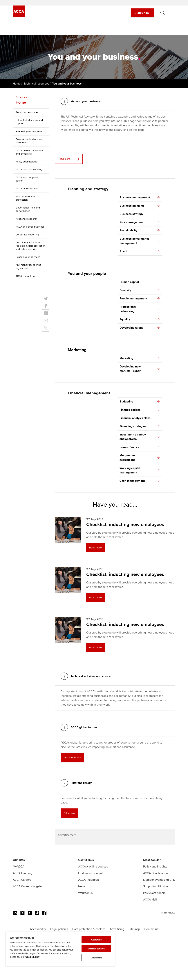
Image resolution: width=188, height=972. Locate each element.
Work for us (85, 893)
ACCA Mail (150, 899)
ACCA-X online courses (93, 866)
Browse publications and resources (30, 141)
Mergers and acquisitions (128, 458)
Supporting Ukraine (155, 886)
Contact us (151, 929)
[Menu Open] (173, 12)
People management (133, 298)
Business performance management (134, 241)
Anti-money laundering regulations (28, 266)
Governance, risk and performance (28, 209)
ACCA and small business (30, 226)
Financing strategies (133, 426)
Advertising (117, 929)
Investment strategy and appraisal (133, 437)
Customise (96, 957)
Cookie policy (32, 956)
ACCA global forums (27, 188)
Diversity (125, 290)
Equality (125, 319)
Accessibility (38, 929)
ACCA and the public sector (27, 179)
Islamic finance (129, 447)
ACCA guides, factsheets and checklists (30, 152)
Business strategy (131, 214)
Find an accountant (90, 873)
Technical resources (36, 83)
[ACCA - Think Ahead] (19, 16)
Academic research (26, 218)
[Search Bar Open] (162, 12)
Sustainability (128, 230)
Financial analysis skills (135, 418)
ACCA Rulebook (88, 880)
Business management (135, 197)
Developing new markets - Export (130, 369)
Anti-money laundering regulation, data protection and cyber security (30, 246)
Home (17, 83)
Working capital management (130, 470)
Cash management (132, 481)
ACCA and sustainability (29, 169)
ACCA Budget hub (26, 276)
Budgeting (126, 401)
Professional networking (128, 309)
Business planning (132, 206)
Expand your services (28, 257)
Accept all (96, 939)
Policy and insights (155, 866)
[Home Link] (168, 913)
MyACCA (18, 866)
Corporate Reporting (27, 234)
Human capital (129, 282)
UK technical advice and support (29, 122)
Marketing (126, 358)
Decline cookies (96, 948)
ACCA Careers (22, 880)
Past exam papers (154, 893)
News (81, 886)
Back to (22, 100)
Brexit (123, 251)
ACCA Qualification (155, 873)
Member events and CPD (159, 880)
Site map (134, 929)
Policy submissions (26, 161)
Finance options (130, 410)
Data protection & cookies (88, 929)
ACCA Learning (22, 873)
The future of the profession (25, 198)
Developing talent (131, 328)
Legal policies (59, 929)
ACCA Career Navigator (28, 886)
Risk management (132, 222)
